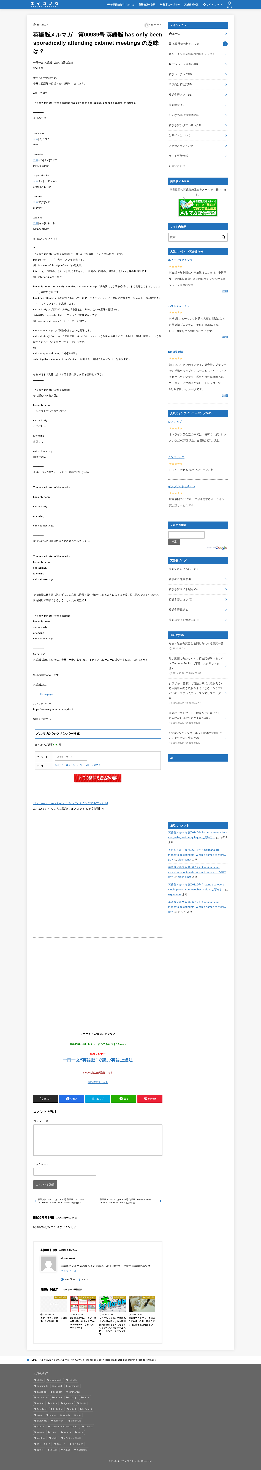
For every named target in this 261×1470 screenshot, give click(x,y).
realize (40, 1426)
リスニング (77, 1444)
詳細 (225, 291)
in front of (87, 1409)
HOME (33, 1360)
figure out (68, 1403)
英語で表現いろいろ (183, 569)
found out (42, 1409)
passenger (59, 1421)
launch (52, 1415)
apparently (42, 1386)
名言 (79, 765)
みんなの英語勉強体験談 (184, 115)
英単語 (66, 1450)
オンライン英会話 (72, 1438)
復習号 (40, 1450)
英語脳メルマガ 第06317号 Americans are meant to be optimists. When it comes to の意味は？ (197, 854)
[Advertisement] (97, 847)
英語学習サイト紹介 (183, 589)
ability (40, 1380)
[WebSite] (68, 1279)
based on (42, 1392)
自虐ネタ (96, 765)
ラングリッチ (176, 457)
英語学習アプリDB (180, 94)
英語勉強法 (82, 1450)
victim (80, 1432)
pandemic (42, 1421)
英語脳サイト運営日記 (184, 620)
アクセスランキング (181, 145)
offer (79, 1415)
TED (87, 765)
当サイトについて (180, 135)
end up (40, 1403)
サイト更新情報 (178, 155)
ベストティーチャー (180, 306)
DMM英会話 (175, 352)
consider (57, 1392)
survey (40, 1432)
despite (58, 1397)
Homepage (46, 694)
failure (54, 1403)
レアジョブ (175, 421)
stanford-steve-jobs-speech (64, 1426)
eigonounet (184, 859)
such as (89, 1426)
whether (41, 1438)
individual (58, 1409)
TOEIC (53, 1432)
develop (72, 1397)
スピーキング (43, 1444)
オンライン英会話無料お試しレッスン (192, 54)
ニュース (70, 765)
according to (56, 1380)
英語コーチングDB (180, 74)
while (54, 1438)
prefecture (76, 1421)
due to (86, 1397)
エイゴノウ (123, 1461)
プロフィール (69, 1271)
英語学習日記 (179, 609)
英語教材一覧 (191, 4)
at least (58, 1386)
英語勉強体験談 (147, 4)
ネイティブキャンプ (180, 260)
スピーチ (59, 765)
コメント (40, 1121)
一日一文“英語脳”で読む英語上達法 (98, 1060)
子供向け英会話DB (180, 84)
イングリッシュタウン (181, 486)
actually (73, 1380)
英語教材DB (176, 105)
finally (83, 1403)
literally (66, 1415)
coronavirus (74, 1392)
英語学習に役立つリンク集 (185, 125)
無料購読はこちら (98, 1082)
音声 (35, 139)
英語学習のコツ (180, 599)
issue (40, 1415)
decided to (42, 1397)
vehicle (67, 1432)
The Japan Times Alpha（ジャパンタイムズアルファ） (69, 803)
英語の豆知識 (180, 579)
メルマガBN (45, 1360)
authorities (74, 1386)
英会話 (53, 1450)
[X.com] (83, 1279)
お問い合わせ (177, 166)
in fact (73, 1409)
